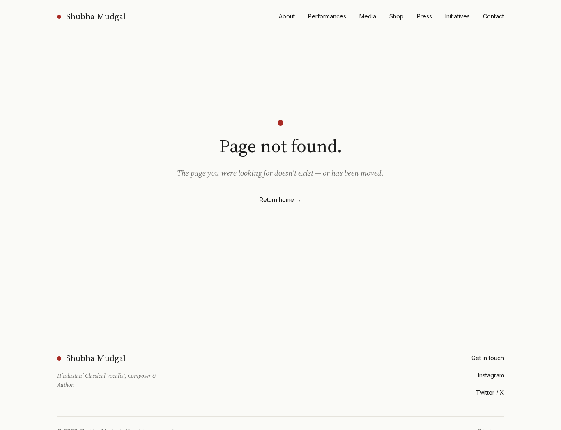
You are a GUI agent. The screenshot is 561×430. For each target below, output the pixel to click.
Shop (396, 16)
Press (424, 16)
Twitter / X (490, 392)
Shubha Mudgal (96, 16)
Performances (327, 16)
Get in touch (487, 357)
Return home (280, 199)
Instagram (491, 375)
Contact (493, 16)
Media (367, 16)
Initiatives (457, 16)
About (287, 16)
